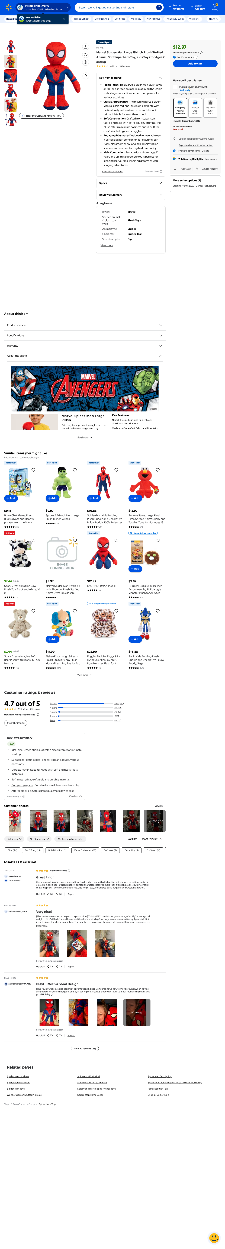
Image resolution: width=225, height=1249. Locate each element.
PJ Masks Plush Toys (158, 1088)
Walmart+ (194, 18)
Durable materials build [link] (25, 769)
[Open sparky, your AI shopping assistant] (214, 1238)
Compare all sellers (206, 185)
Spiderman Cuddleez (18, 1076)
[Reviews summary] (117, 66)
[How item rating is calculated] (38, 714)
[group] (113, 66)
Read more (41, 925)
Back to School (81, 18)
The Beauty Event (174, 18)
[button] (176, 7)
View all (159, 805)
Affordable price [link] (21, 790)
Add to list (186, 168)
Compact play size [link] (22, 785)
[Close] (65, 19)
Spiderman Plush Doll (18, 1082)
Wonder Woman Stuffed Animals (24, 1094)
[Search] (159, 7)
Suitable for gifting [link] (22, 759)
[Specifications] (161, 335)
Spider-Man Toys (16, 1088)
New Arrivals (153, 18)
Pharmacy (135, 18)
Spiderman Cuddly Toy (160, 1076)
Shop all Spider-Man (158, 1094)
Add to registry (210, 168)
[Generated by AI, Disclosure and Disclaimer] (161, 171)
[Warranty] (161, 346)
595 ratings (125, 66)
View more (107, 245)
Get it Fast (120, 18)
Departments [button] (13, 18)
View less (73, 796)
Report (71, 894)
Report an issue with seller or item (196, 145)
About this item (16, 314)
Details (205, 150)
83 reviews (35, 709)
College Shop (102, 18)
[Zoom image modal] (85, 62)
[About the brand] (161, 356)
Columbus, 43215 (191, 120)
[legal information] (201, 52)
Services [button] (35, 18)
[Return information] (196, 57)
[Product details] (161, 325)
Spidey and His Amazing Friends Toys (96, 1088)
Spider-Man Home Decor (90, 1094)
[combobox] (119, 7)
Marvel (100, 47)
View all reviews (15, 722)
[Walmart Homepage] (8, 7)
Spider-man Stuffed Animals (92, 1082)
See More (82, 437)
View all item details (112, 171)
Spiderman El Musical (88, 1076)
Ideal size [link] (16, 750)
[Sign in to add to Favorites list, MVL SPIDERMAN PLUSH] (116, 540)
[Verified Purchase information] (69, 870)
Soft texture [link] (18, 779)
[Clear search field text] (151, 7)
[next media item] (86, 76)
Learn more (211, 159)
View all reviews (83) (85, 1048)
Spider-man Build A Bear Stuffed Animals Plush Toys (175, 1082)
